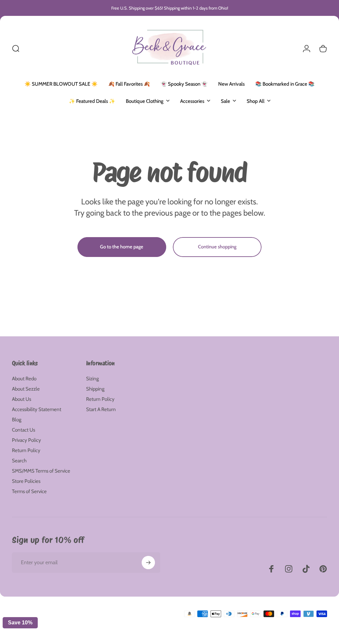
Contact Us (23, 430)
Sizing (92, 378)
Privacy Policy (26, 440)
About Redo (24, 378)
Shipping (95, 389)
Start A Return (101, 409)
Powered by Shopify (93, 609)
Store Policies (26, 481)
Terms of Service (29, 491)
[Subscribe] (148, 562)
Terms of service (76, 619)
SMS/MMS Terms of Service (41, 471)
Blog (17, 419)
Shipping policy (106, 619)
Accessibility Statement (36, 409)
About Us (21, 399)
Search (19, 460)
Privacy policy (48, 619)
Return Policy (26, 450)
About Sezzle (26, 389)
